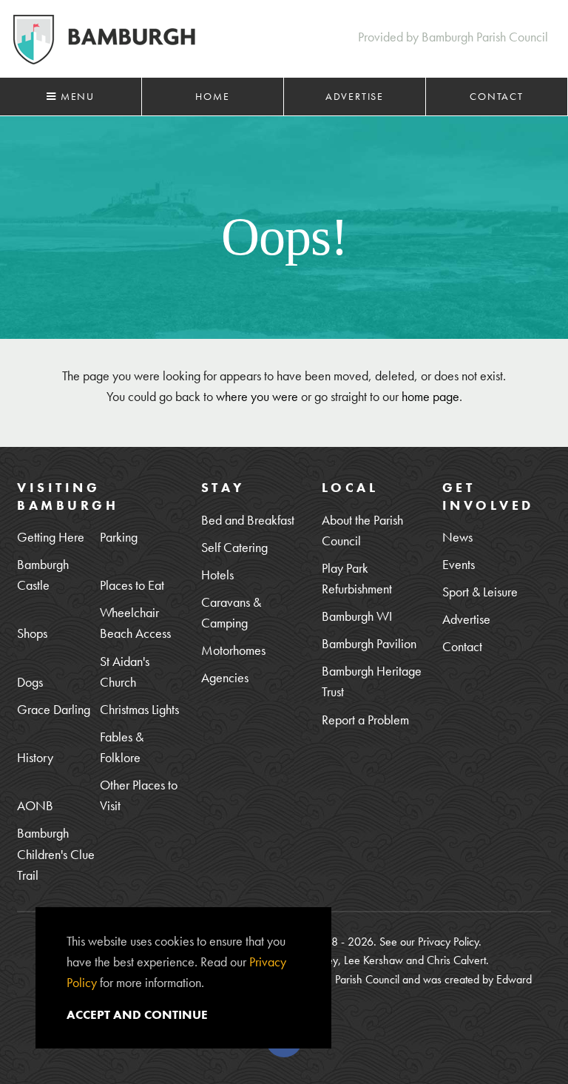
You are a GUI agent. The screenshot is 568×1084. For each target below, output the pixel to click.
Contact (497, 96)
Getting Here (50, 536)
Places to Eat (132, 584)
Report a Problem (365, 719)
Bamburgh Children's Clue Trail (56, 853)
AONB (35, 805)
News (457, 536)
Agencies (224, 677)
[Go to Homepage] (104, 39)
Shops (32, 633)
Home (212, 96)
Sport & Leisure (480, 591)
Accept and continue (137, 1014)
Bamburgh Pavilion (369, 643)
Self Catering (234, 547)
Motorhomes (233, 650)
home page (430, 396)
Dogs (30, 681)
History (35, 757)
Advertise (354, 96)
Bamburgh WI (357, 616)
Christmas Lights (139, 709)
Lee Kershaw (373, 960)
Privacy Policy (448, 941)
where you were (257, 396)
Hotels (217, 574)
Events (458, 564)
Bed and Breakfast (247, 519)
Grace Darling (53, 709)
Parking (119, 536)
